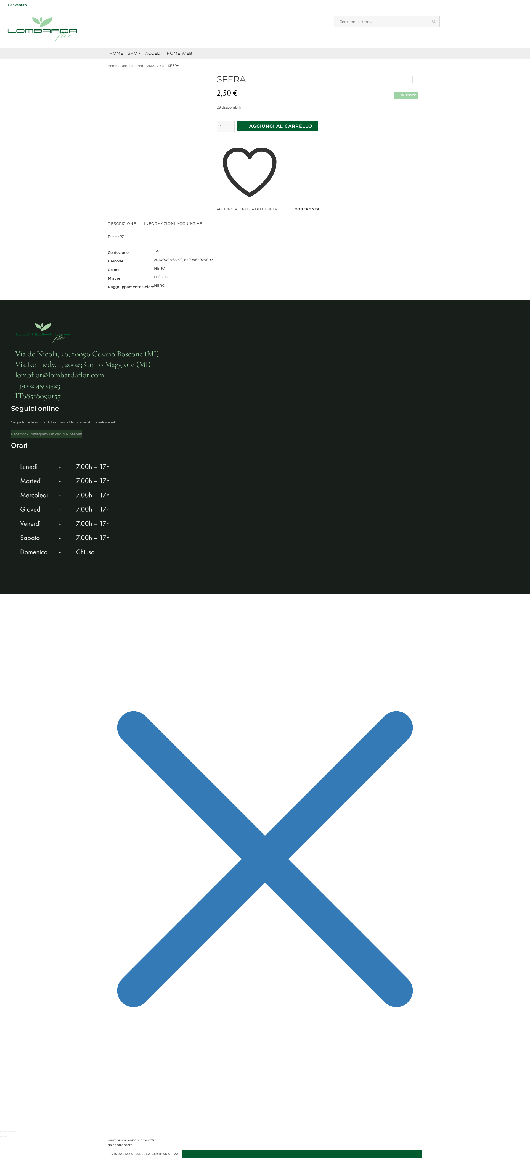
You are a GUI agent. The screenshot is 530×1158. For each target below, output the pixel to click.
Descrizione (122, 223)
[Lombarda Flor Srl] (42, 29)
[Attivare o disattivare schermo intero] (5, 1131)
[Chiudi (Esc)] (14, 1131)
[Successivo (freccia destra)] (5, 1136)
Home (112, 66)
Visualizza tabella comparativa (145, 1154)
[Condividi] (10, 1131)
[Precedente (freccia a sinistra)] (1, 1136)
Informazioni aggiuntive (173, 223)
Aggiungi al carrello (280, 126)
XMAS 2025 (155, 66)
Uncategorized (132, 66)
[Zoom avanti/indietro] (1, 1131)
